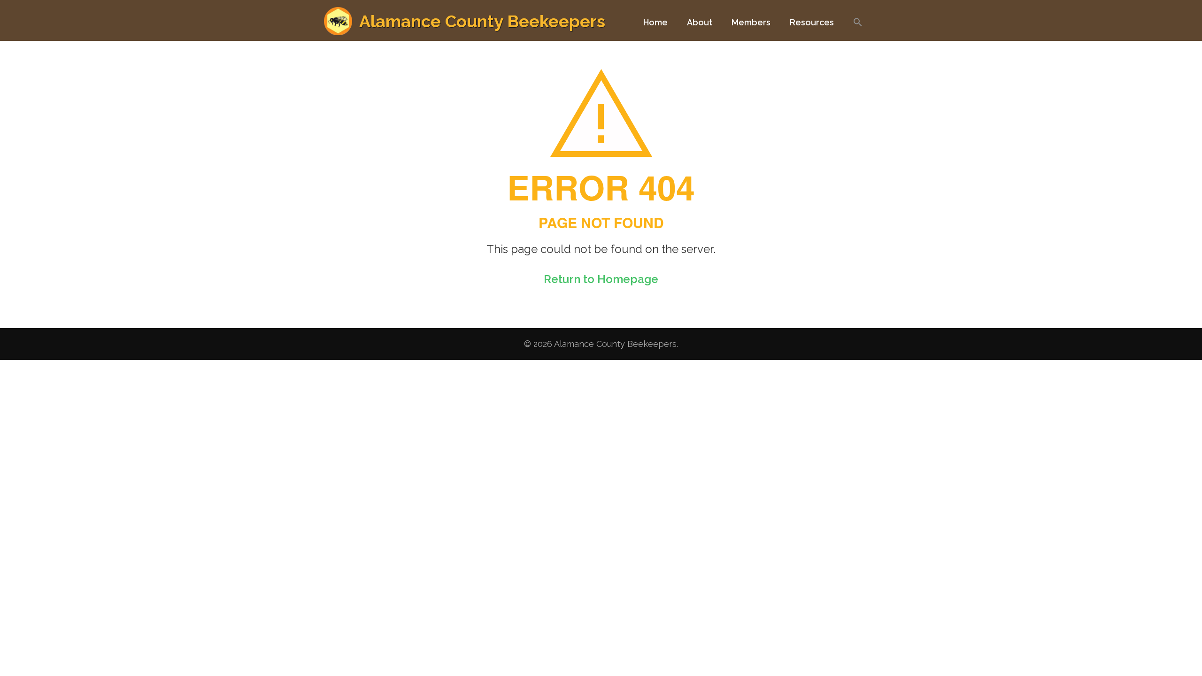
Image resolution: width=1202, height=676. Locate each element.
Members (751, 22)
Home (655, 22)
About (699, 22)
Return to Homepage (601, 279)
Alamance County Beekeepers (482, 21)
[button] (858, 26)
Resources (812, 22)
